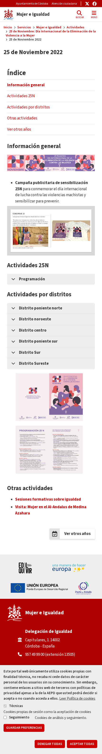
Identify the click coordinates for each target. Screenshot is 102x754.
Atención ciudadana (64, 4)
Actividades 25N (21, 96)
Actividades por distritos (28, 107)
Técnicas (16, 705)
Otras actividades (22, 118)
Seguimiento (19, 717)
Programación (32, 279)
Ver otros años (19, 129)
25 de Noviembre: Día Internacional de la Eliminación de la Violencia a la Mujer (51, 33)
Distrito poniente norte (40, 308)
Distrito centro (32, 330)
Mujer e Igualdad (48, 27)
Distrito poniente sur (38, 341)
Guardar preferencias (24, 727)
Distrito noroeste (35, 319)
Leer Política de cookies (77, 698)
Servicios (24, 27)
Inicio (8, 27)
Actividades (75, 27)
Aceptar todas (82, 744)
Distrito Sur (30, 352)
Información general (26, 85)
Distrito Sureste (34, 363)
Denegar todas (49, 744)
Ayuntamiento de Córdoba (32, 4)
